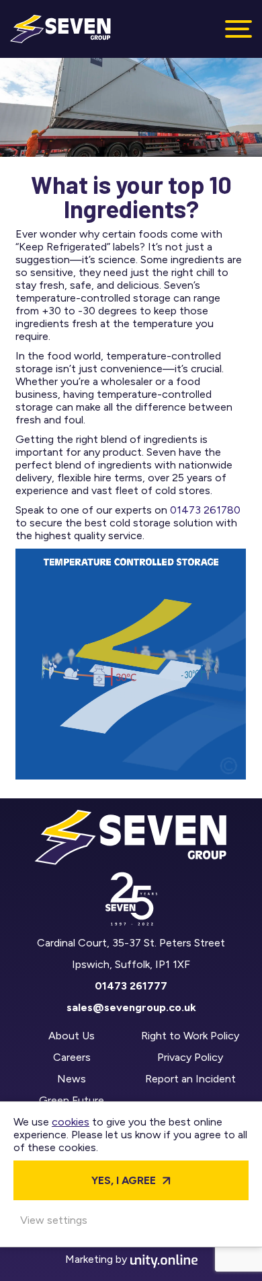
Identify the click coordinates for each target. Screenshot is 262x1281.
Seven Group (60, 29)
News (71, 1078)
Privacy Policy (190, 1057)
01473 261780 (205, 510)
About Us (71, 1035)
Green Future (71, 1100)
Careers (72, 1057)
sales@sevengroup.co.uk (131, 1007)
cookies (70, 1121)
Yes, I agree (123, 1180)
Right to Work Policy (190, 1035)
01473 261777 (131, 985)
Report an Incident (190, 1078)
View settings (53, 1220)
